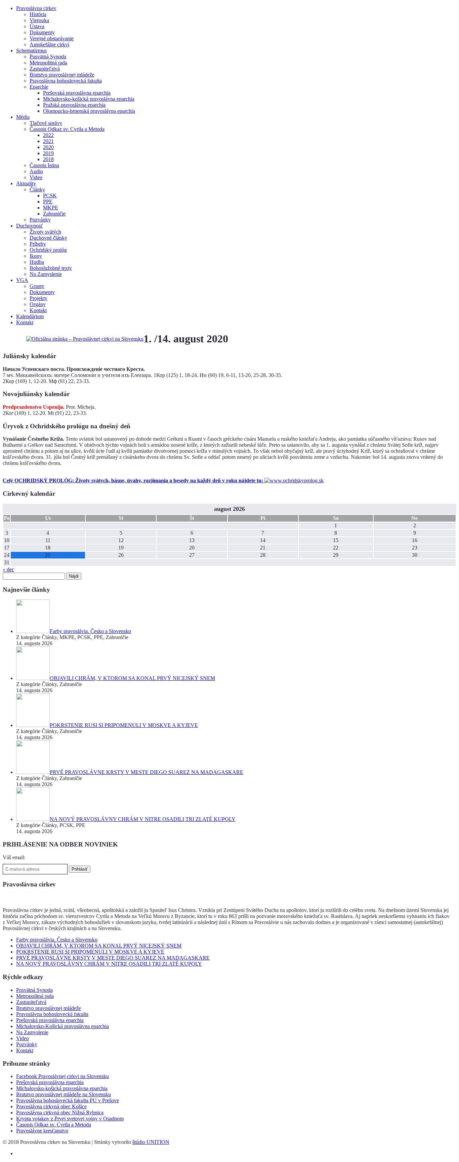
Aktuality (26, 183)
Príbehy (38, 244)
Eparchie (39, 87)
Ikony (36, 256)
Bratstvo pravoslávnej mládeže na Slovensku (63, 1094)
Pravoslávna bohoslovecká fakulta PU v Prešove (67, 1100)
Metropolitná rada (48, 62)
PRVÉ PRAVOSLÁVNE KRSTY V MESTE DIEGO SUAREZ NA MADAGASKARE (113, 958)
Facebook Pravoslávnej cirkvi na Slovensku (62, 1076)
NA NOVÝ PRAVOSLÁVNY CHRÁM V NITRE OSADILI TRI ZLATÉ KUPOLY (109, 964)
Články (37, 189)
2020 (48, 147)
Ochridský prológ (48, 250)
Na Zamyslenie (46, 274)
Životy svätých (45, 232)
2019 (48, 153)
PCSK (50, 195)
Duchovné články (48, 238)
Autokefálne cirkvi (49, 44)
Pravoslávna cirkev (36, 8)
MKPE (50, 207)
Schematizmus (31, 50)
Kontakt (38, 310)
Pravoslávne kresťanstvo (42, 1130)
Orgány (38, 304)
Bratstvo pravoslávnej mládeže (62, 75)
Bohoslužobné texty (51, 268)
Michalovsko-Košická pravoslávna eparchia (62, 1026)
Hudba (37, 262)
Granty (37, 286)
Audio (36, 171)
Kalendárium (30, 316)
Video (36, 177)
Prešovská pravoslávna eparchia (77, 93)
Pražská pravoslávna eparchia (74, 105)
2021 (48, 141)
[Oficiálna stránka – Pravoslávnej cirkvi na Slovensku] (84, 339)
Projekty (38, 298)
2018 (48, 159)
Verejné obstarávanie (52, 38)
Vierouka (39, 20)
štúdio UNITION (150, 1142)
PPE (47, 201)
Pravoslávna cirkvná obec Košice (51, 1106)
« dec (8, 569)
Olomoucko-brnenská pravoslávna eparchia (89, 111)
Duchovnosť (29, 226)
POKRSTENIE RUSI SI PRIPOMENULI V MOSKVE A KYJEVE (90, 952)
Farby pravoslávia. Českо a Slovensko (56, 939)
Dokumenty (42, 32)
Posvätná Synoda (48, 56)
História (38, 14)
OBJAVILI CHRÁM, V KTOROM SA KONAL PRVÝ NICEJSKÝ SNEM (98, 946)
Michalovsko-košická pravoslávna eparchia (88, 99)
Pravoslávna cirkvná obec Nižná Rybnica (59, 1112)
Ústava (37, 26)
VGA (22, 280)
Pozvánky (40, 220)
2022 (48, 135)
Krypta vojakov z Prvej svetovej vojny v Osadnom (70, 1118)
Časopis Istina (44, 165)
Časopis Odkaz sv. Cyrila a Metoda (67, 129)
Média (23, 117)
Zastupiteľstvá (45, 68)
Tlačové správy (46, 123)
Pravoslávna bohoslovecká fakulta (66, 81)
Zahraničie (54, 213)
